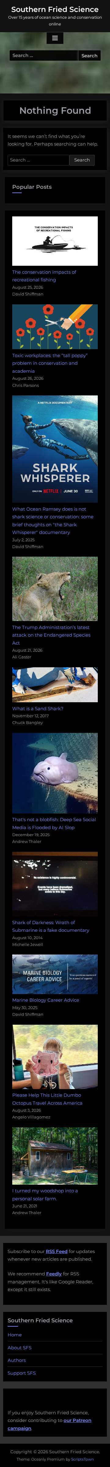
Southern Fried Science (55, 9)
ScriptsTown (82, 1459)
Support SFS (22, 1373)
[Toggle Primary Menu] (55, 38)
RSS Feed (57, 1251)
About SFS (19, 1348)
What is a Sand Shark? (38, 708)
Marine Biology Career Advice (45, 1000)
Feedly (54, 1274)
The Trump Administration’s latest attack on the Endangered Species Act (51, 635)
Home (15, 1335)
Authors (17, 1360)
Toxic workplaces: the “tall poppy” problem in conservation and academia (50, 363)
